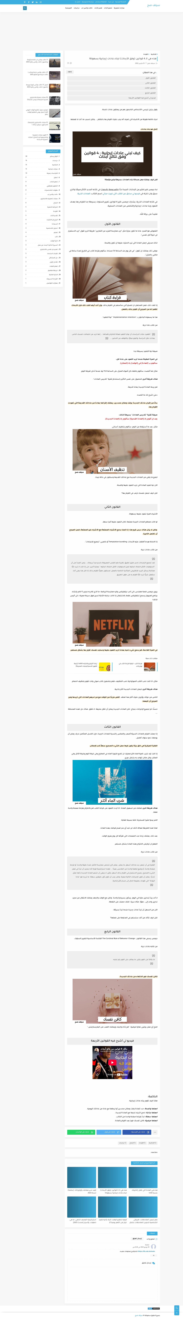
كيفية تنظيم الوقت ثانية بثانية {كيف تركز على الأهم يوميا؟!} (113, 1221)
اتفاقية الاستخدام (101, 2)
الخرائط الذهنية (52, 207)
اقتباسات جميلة (52, 173)
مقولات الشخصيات (51, 190)
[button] (136, 1132)
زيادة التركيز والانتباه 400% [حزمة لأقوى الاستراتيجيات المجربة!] (85, 665)
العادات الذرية (84, 194)
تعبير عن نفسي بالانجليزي (49, 249)
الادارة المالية (53, 275)
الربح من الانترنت (52, 220)
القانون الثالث (150, 88)
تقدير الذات (98, 8)
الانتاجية (153, 54)
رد (153, 1255)
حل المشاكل (53, 258)
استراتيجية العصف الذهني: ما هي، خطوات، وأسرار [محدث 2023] (82, 1221)
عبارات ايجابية (53, 169)
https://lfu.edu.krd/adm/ (146, 1251)
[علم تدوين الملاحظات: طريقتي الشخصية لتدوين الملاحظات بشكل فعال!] (143, 1207)
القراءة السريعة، (52, 279)
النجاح (132, 1143)
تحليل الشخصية (52, 228)
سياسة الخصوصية (88, 2)
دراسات (76, 8)
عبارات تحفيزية (119, 8)
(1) (68, 63)
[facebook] (28, 2)
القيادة (145, 54)
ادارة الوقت (54, 241)
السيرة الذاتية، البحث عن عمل (47, 245)
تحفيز (56, 178)
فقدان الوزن (53, 262)
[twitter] (32, 2)
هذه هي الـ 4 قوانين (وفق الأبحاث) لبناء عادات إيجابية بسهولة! (113, 1191)
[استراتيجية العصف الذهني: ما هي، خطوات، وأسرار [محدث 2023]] (81, 1207)
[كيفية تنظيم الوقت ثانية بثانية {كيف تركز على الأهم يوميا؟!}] (112, 1207)
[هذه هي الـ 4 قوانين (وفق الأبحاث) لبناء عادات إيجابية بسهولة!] (112, 1177)
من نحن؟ (111, 2)
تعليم (56, 232)
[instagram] (40, 2)
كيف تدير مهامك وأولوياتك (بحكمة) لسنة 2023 (82, 1191)
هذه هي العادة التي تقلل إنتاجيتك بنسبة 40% (144, 1191)
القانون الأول (151, 78)
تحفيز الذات (108, 8)
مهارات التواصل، (52, 283)
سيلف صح (153, 5)
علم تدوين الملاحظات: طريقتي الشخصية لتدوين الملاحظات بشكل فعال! (143, 1221)
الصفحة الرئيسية (120, 2)
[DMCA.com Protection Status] (154, 1309)
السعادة (55, 224)
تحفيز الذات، (53, 182)
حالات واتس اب (86, 8)
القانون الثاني (150, 83)
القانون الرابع (150, 93)
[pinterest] (24, 2)
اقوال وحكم (54, 156)
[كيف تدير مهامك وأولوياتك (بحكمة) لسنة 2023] (81, 1177)
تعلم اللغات (53, 266)
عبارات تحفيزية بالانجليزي (49, 199)
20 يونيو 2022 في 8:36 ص (141, 1247)
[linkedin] (36, 2)
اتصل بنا (77, 2)
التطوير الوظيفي (52, 186)
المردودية (68, 8)
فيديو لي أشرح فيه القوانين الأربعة (142, 98)
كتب (56, 237)
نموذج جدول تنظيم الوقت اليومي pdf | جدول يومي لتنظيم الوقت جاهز (37, 112)
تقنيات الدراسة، (52, 254)
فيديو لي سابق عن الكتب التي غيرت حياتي (121, 194)
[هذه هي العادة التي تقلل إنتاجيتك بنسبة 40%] (143, 1177)
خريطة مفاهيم (53, 271)
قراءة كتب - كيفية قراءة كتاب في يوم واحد (130, 665)
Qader (147, 1245)
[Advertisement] (91, 31)
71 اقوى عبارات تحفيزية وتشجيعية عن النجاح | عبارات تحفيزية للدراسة (38, 137)
